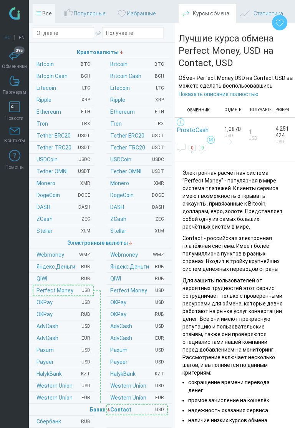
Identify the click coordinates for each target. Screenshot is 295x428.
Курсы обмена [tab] (210, 13)
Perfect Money (137, 290)
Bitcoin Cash (137, 76)
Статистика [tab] (267, 13)
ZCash (137, 219)
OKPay (137, 302)
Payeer (137, 362)
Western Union (137, 386)
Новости (14, 118)
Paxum (137, 350)
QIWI (137, 278)
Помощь (14, 167)
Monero (137, 183)
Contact (137, 409)
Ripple (137, 100)
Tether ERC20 (137, 136)
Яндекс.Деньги (137, 267)
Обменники (14, 59)
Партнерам (14, 92)
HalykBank (137, 374)
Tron (137, 124)
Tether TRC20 (137, 147)
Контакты (14, 140)
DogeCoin (137, 195)
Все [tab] (46, 13)
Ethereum (137, 112)
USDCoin (137, 159)
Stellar (137, 231)
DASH (137, 207)
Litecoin (137, 88)
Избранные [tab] (141, 13)
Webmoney (137, 255)
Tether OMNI (137, 171)
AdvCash (137, 326)
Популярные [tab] (89, 13)
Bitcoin (137, 64)
